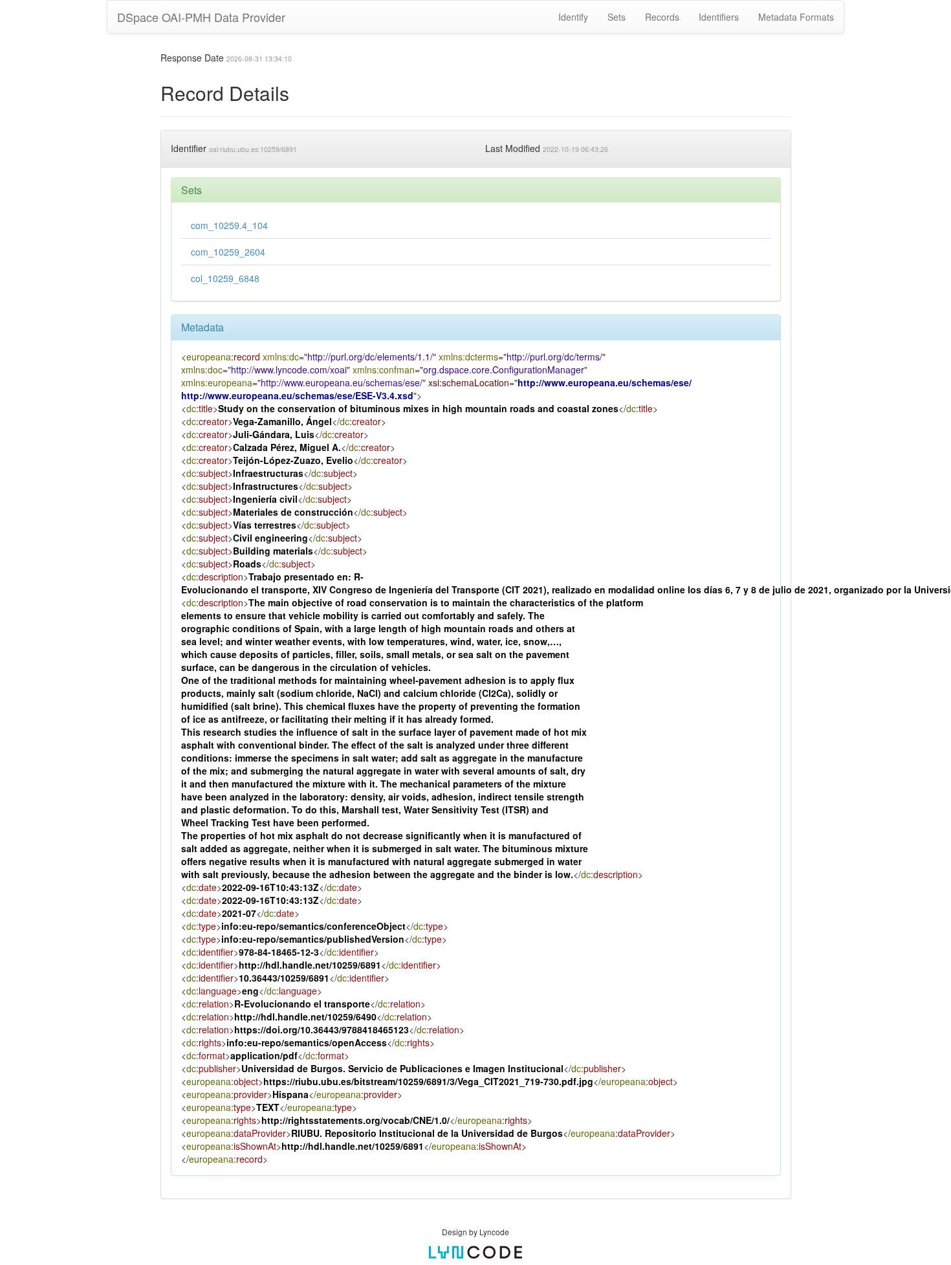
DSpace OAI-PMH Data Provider (201, 16)
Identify (573, 16)
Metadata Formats (796, 16)
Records (662, 16)
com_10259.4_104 (229, 225)
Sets (616, 16)
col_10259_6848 (225, 278)
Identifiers (719, 16)
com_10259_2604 (228, 251)
